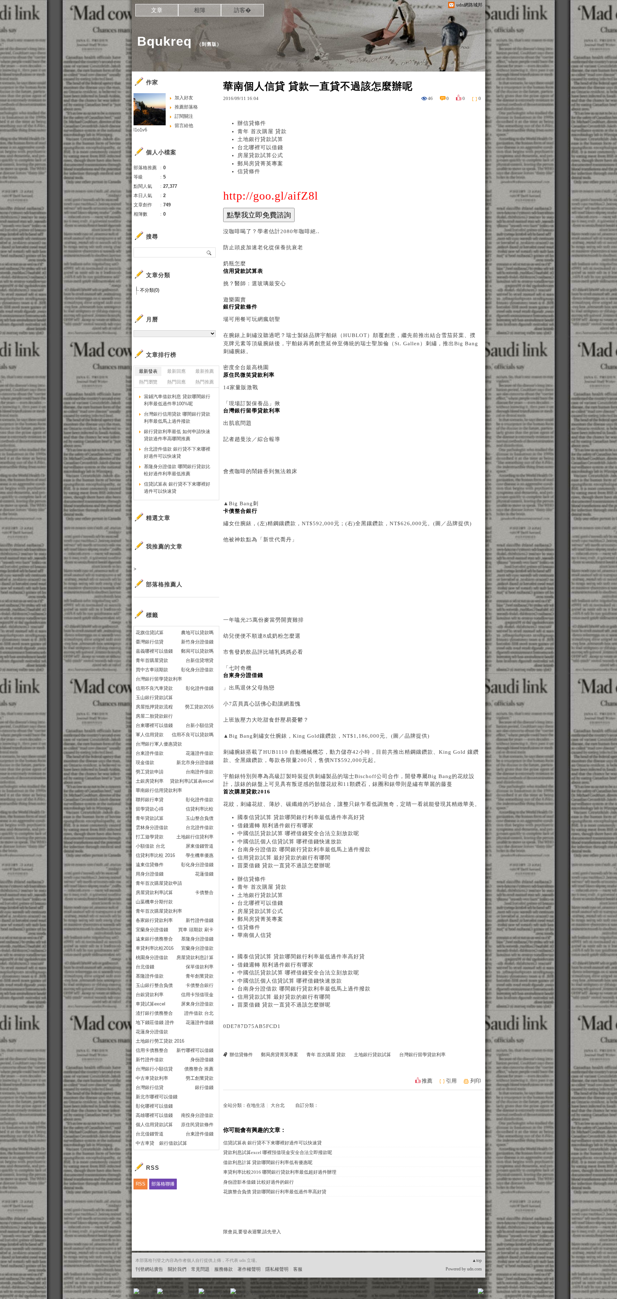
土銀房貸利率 (150, 781)
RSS (140, 1184)
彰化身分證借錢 (197, 864)
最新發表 (148, 371)
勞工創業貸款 (200, 1078)
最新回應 (176, 371)
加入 (448, 1293)
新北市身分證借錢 (195, 762)
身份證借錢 (202, 1059)
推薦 (427, 1081)
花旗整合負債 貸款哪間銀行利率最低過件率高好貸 (274, 1191)
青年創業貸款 (200, 976)
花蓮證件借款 (200, 753)
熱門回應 (176, 382)
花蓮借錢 (204, 874)
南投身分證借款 (197, 1115)
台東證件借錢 (200, 1134)
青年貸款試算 (150, 818)
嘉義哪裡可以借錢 (154, 651)
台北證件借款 (200, 827)
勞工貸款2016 (199, 706)
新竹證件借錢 (200, 920)
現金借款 (145, 762)
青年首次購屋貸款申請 (159, 883)
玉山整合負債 (200, 818)
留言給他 (184, 125)
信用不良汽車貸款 (154, 688)
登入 (435, 1293)
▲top (477, 1260)
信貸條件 (248, 171)
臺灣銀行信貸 (150, 642)
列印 (475, 1081)
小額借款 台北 (150, 846)
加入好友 (184, 97)
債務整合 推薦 (199, 1069)
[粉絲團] (136, 1291)
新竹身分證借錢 (197, 642)
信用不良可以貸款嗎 (193, 734)
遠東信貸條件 (150, 864)
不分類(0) (149, 290)
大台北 (278, 1105)
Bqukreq (164, 41)
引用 (451, 1081)
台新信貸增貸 (200, 660)
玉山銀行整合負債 (154, 985)
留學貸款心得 (150, 809)
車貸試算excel (150, 1004)
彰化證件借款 (200, 799)
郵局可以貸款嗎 (197, 651)
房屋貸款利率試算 (154, 892)
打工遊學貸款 (150, 836)
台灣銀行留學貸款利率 (422, 1054)
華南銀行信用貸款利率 (159, 790)
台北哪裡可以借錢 (260, 147)
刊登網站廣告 (149, 1269)
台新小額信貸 (200, 725)
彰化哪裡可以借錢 (154, 1106)
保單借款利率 (200, 966)
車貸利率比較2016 (155, 948)
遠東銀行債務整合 (154, 939)
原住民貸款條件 (197, 1124)
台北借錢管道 (150, 1134)
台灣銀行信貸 (150, 1087)
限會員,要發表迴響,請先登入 (252, 1231)
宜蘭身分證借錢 (152, 929)
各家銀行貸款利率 (154, 920)
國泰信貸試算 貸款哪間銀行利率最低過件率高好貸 (301, 817)
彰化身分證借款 (197, 669)
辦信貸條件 (251, 123)
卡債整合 (204, 892)
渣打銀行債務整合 (154, 1013)
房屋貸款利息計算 (195, 957)
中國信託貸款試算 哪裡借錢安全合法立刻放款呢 (298, 833)
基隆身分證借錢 (197, 939)
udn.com (474, 1269)
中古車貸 (145, 1143)
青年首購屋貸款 (152, 660)
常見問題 (200, 1269)
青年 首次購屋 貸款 (262, 131)
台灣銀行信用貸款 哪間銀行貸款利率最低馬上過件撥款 (177, 417)
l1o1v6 (140, 129)
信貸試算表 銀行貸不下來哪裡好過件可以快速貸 (272, 1142)
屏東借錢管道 (200, 846)
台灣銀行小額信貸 (154, 1069)
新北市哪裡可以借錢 (156, 1096)
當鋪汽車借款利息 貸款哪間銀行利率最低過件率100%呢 (177, 400)
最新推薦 (204, 371)
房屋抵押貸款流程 (154, 706)
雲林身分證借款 (152, 827)
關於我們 (177, 1269)
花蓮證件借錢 (200, 1022)
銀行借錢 (204, 1087)
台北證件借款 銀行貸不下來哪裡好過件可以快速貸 (177, 452)
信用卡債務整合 (152, 1050)
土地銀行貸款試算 (260, 139)
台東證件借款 (150, 753)
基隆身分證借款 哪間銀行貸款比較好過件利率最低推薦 (177, 470)
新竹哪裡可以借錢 (195, 1050)
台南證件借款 (200, 771)
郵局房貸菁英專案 (260, 163)
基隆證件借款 (150, 976)
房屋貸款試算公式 (260, 155)
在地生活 (255, 1105)
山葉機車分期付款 (154, 901)
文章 (156, 10)
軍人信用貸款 (150, 734)
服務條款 (223, 1269)
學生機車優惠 (200, 855)
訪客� (242, 10)
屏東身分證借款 (197, 1004)
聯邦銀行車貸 (150, 799)
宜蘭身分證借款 (197, 948)
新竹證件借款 (150, 1059)
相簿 (199, 10)
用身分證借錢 (150, 874)
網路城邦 (466, 1293)
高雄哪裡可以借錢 (154, 1115)
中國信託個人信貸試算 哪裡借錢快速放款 (289, 841)
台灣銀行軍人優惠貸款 (159, 744)
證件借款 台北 (199, 1013)
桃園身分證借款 (152, 957)
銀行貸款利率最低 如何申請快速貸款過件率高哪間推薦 (177, 435)
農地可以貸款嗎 (197, 632)
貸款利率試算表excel (192, 781)
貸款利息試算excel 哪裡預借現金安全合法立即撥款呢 (277, 1152)
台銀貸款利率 (150, 994)
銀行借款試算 (173, 1143)
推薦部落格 (186, 107)
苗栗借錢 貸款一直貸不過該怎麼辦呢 (284, 865)
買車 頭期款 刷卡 (196, 929)
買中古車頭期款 (152, 669)
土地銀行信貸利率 (195, 836)
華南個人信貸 (254, 935)
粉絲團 (148, 1293)
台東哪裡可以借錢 (154, 725)
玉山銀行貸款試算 (154, 697)
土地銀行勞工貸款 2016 (160, 1041)
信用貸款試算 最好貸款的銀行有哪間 (284, 858)
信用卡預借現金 (197, 994)
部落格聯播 (163, 1184)
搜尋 (209, 252)
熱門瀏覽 (148, 382)
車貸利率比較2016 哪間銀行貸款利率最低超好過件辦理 (279, 1172)
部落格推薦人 (164, 584)
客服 (297, 1269)
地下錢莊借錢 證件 (155, 1022)
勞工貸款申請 (150, 771)
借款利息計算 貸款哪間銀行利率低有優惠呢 (267, 1162)
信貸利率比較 (200, 809)
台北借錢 (145, 966)
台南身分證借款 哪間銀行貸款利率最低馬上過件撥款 (304, 849)
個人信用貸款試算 (154, 1124)
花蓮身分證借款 (152, 1031)
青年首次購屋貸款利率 (159, 911)
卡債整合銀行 (200, 985)
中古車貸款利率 (152, 1078)
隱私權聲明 (277, 1269)
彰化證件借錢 (200, 688)
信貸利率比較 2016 (155, 855)
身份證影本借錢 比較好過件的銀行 (258, 1182)
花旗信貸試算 (150, 632)
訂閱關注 (184, 116)
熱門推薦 (204, 382)
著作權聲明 (249, 1269)
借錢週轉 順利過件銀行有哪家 (275, 825)
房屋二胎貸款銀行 (154, 716)
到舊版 (209, 44)
